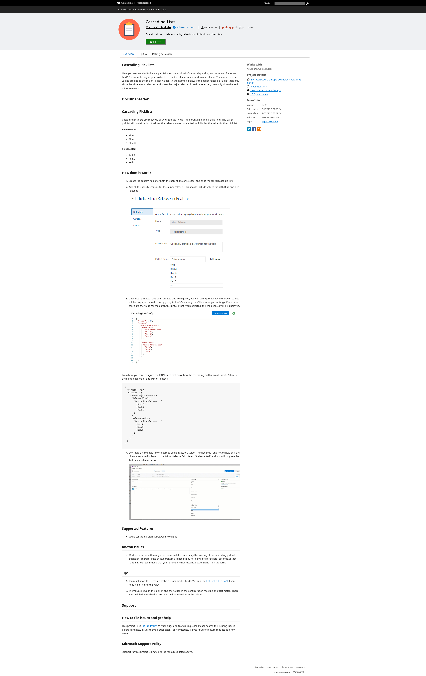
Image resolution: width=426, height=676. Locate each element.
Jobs (269, 667)
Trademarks (300, 667)
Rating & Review (162, 54)
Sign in (267, 3)
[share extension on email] (259, 130)
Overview (128, 54)
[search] (308, 3)
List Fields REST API (217, 581)
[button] (156, 41)
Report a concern (270, 121)
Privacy (276, 667)
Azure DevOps (125, 9)
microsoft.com (185, 27)
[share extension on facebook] (254, 130)
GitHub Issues (149, 625)
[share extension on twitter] (249, 130)
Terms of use (287, 667)
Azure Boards (141, 9)
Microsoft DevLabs (158, 27)
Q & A (143, 54)
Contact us (259, 667)
